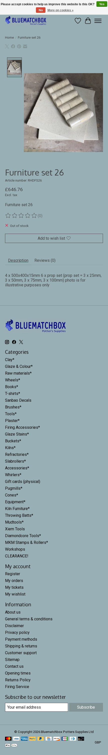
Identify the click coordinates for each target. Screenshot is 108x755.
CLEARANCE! (16, 556)
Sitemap (12, 659)
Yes (101, 4)
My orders (14, 580)
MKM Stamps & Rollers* (26, 542)
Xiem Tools (15, 529)
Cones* (11, 495)
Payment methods (21, 639)
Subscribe (86, 707)
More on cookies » (60, 10)
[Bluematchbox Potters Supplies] (26, 21)
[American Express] (24, 739)
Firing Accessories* (22, 427)
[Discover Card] (56, 739)
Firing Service (17, 686)
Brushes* (13, 407)
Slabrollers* (15, 461)
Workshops (15, 549)
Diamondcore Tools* (23, 535)
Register (12, 573)
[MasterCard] (8, 739)
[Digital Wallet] (11, 745)
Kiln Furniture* (17, 508)
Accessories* (17, 468)
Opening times (18, 673)
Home (9, 37)
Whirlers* (13, 474)
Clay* (9, 359)
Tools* (11, 413)
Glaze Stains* (17, 434)
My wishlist (15, 594)
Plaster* (12, 420)
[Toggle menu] (98, 21)
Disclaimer (14, 625)
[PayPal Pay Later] (40, 739)
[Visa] (16, 739)
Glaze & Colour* (19, 366)
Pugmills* (13, 488)
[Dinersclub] (73, 739)
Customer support (21, 652)
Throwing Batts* (19, 515)
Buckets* (13, 441)
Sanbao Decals (18, 400)
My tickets (14, 587)
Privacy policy (17, 632)
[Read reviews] (21, 216)
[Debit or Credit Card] (81, 739)
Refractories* (17, 454)
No (41, 10)
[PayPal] (32, 739)
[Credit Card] (48, 739)
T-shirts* (12, 393)
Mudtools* (14, 522)
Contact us (14, 666)
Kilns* (10, 447)
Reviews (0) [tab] (45, 260)
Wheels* (12, 380)
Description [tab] (18, 260)
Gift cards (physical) (22, 481)
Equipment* (15, 501)
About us (13, 612)
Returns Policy (18, 680)
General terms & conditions (28, 619)
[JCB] (65, 739)
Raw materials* (18, 373)
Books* (11, 386)
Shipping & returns (21, 646)
